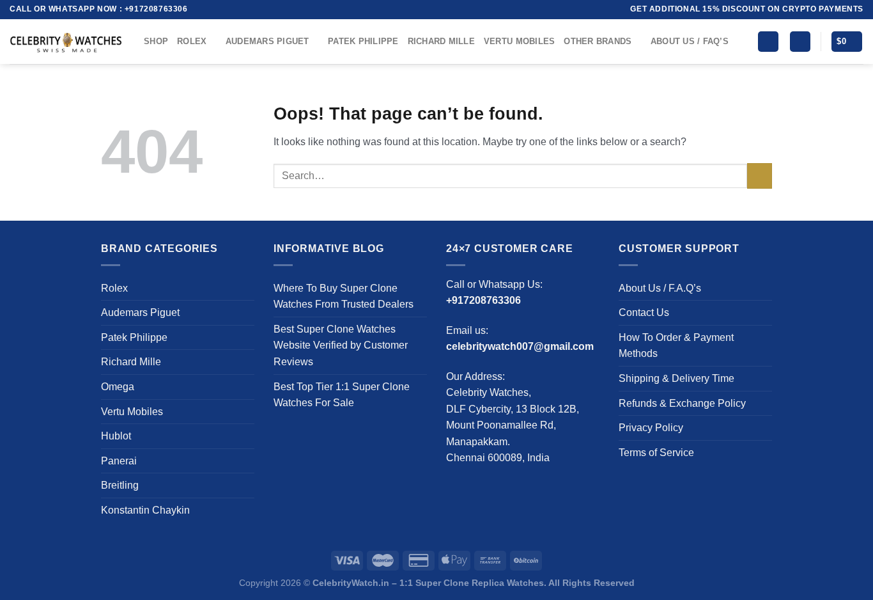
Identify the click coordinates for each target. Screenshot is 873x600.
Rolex (191, 41)
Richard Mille (441, 41)
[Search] (768, 41)
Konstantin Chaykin (145, 510)
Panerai (119, 460)
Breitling (120, 485)
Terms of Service (656, 452)
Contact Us (644, 312)
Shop (156, 41)
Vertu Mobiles (132, 411)
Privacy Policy (651, 427)
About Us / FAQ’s (690, 41)
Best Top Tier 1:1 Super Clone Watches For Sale (342, 395)
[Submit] (759, 175)
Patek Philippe (363, 41)
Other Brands (597, 41)
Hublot (116, 435)
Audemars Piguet (267, 41)
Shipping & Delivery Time (676, 378)
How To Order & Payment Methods (676, 345)
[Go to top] (846, 582)
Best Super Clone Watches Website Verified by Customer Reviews (341, 345)
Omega (117, 386)
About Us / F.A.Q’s (660, 288)
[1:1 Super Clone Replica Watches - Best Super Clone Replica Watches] (67, 41)
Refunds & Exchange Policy (682, 403)
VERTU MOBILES (519, 41)
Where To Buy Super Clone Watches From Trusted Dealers (343, 296)
